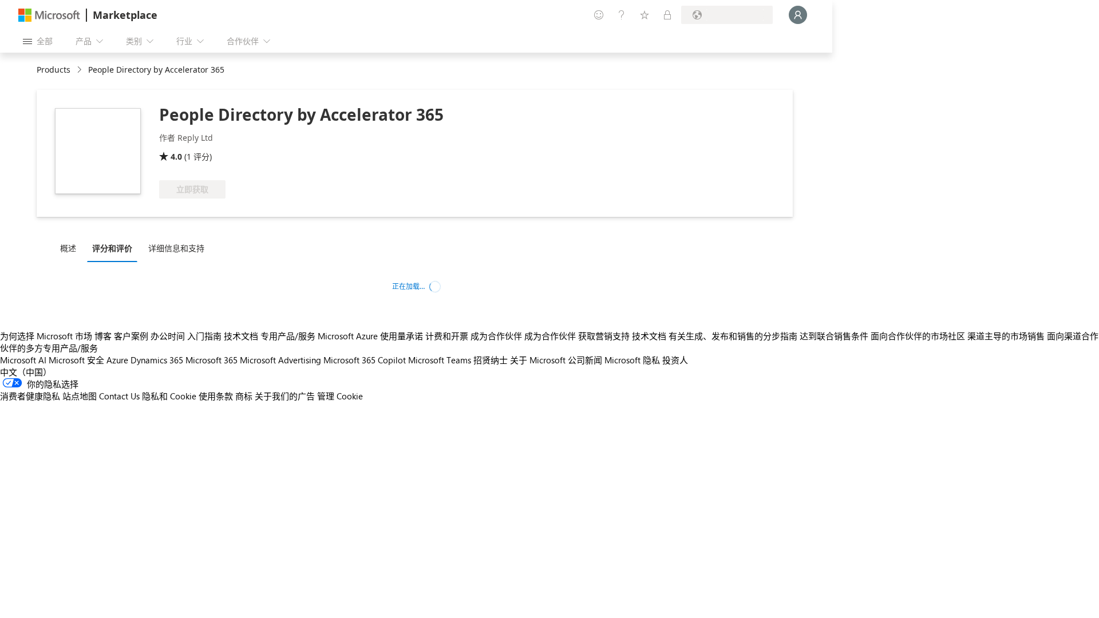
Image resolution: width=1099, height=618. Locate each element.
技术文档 (241, 336)
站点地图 (79, 396)
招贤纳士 (490, 360)
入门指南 (204, 336)
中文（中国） (26, 372)
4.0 (176, 156)
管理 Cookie (340, 396)
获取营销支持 (604, 336)
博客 (103, 336)
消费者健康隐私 (30, 396)
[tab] (71, 247)
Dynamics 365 (157, 360)
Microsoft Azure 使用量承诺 (370, 336)
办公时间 (168, 336)
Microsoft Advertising (280, 360)
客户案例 (131, 336)
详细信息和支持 (176, 248)
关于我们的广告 (285, 396)
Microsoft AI (23, 360)
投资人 (675, 360)
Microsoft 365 (211, 360)
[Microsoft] (49, 15)
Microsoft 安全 (76, 360)
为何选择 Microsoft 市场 (46, 336)
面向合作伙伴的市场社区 (918, 336)
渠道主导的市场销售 (1006, 336)
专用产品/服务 (287, 336)
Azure (117, 360)
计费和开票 (446, 336)
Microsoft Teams (439, 360)
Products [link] (53, 69)
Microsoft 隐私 (632, 360)
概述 (68, 248)
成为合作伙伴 (496, 336)
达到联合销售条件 (834, 336)
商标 (243, 396)
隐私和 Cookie (169, 396)
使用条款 (216, 396)
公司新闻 (585, 360)
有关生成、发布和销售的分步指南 (733, 336)
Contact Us (119, 396)
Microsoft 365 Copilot (364, 360)
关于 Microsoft (538, 360)
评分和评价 (112, 248)
